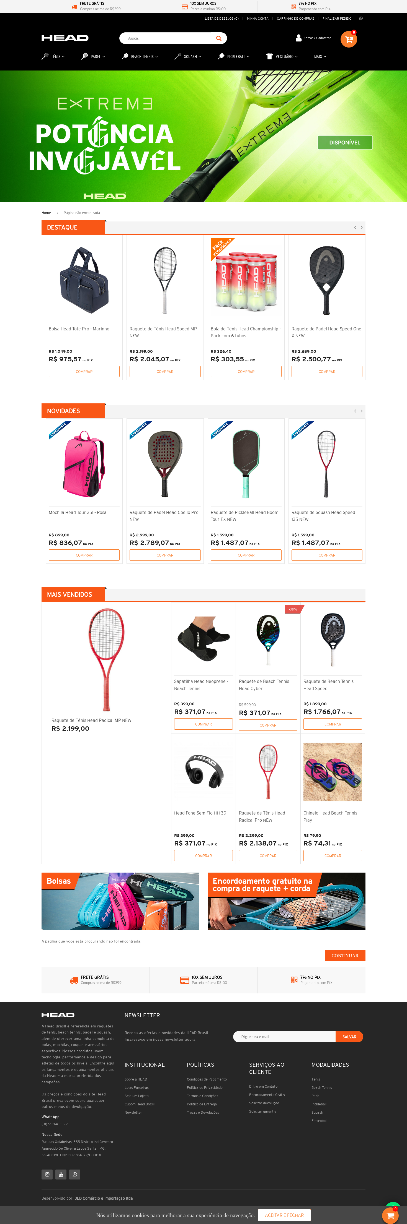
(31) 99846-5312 (55, 1124)
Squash (317, 1112)
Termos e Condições (202, 1096)
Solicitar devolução (264, 1103)
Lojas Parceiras (137, 1087)
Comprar (84, 372)
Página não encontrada (82, 213)
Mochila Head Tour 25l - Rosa (78, 512)
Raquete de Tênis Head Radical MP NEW (91, 720)
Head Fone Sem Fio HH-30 (200, 812)
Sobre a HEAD (136, 1079)
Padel (315, 1096)
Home (46, 213)
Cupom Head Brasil (139, 1104)
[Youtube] (60, 1174)
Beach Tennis (321, 1087)
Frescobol (318, 1121)
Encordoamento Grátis (267, 1095)
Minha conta (258, 18)
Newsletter (133, 1112)
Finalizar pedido (337, 18)
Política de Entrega (202, 1104)
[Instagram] (47, 1174)
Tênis (315, 1079)
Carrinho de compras (295, 18)
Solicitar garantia (262, 1111)
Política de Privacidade (205, 1087)
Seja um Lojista (137, 1096)
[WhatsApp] (74, 1174)
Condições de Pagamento (207, 1079)
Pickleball (318, 1104)
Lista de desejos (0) (222, 18)
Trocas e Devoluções (203, 1112)
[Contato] (361, 18)
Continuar (345, 955)
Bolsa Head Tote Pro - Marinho (79, 328)
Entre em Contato (263, 1086)
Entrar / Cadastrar (317, 38)
